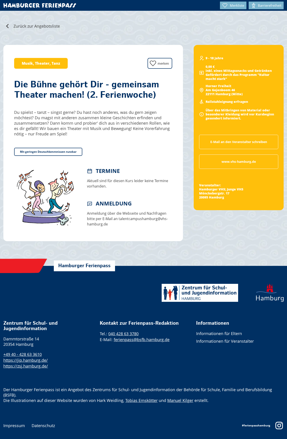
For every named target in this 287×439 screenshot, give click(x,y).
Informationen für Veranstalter (225, 341)
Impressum (14, 425)
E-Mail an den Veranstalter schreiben (238, 142)
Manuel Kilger (180, 400)
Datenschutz (43, 425)
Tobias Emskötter (141, 400)
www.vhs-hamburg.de (239, 161)
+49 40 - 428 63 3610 (22, 354)
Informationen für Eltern (219, 333)
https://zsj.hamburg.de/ (25, 366)
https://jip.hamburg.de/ (25, 360)
